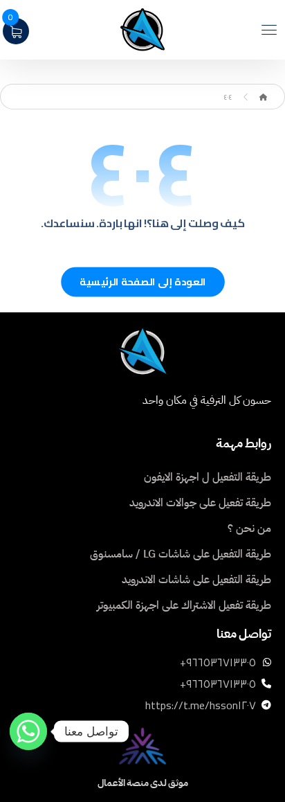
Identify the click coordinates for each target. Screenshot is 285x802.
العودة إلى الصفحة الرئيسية (143, 282)
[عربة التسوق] (16, 29)
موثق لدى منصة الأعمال (143, 783)
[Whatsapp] (28, 731)
